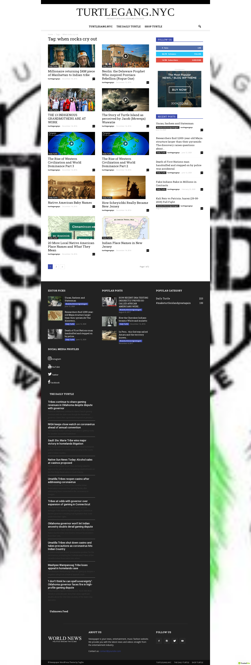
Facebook (55, 382)
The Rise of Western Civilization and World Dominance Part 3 (64, 162)
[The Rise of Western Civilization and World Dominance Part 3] (71, 143)
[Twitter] (196, 2)
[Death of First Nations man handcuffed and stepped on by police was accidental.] (55, 334)
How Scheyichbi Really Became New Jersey (125, 204)
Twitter (55, 374)
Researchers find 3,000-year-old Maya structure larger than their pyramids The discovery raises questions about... (179, 143)
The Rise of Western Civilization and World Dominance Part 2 (118, 162)
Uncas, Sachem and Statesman (175, 123)
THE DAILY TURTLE (159, 2)
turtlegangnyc (54, 79)
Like (199, 48)
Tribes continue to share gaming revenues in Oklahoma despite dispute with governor (70, 405)
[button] (199, 26)
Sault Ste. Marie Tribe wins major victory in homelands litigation (67, 442)
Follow (197, 54)
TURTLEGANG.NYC (142, 2)
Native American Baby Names (70, 203)
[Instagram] (191, 2)
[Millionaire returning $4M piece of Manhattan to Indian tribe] (71, 56)
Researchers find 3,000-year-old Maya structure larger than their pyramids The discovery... (79, 316)
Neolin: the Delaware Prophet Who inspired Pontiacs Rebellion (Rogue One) (123, 75)
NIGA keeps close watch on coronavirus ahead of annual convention (71, 426)
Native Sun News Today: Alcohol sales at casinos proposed (70, 461)
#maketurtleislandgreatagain (168, 127)
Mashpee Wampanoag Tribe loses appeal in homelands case (68, 567)
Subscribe (196, 60)
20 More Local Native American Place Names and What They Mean (71, 246)
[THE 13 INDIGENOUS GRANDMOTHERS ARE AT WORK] (71, 99)
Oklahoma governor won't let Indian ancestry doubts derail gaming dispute (70, 525)
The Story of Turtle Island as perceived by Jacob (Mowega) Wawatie (124, 118)
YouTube (55, 366)
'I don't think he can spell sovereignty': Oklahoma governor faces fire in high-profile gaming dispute (70, 584)
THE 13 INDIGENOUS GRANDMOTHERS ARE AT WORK (67, 118)
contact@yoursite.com (110, 651)
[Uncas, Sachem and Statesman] (55, 301)
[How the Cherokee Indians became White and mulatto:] (109, 321)
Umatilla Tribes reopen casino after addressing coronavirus (68, 480)
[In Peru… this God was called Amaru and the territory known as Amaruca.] (109, 335)
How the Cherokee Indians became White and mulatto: (133, 319)
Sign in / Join (127, 2)
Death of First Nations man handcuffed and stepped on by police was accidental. (178, 165)
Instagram (56, 359)
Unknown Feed (59, 611)
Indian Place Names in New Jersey (122, 245)
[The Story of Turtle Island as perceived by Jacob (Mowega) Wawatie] (125, 99)
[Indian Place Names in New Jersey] (125, 227)
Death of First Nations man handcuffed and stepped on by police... (79, 333)
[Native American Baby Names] (71, 187)
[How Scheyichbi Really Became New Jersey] (125, 187)
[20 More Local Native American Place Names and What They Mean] (71, 227)
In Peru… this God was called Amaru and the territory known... (133, 334)
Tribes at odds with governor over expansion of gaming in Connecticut (69, 503)
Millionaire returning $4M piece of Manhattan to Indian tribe (71, 73)
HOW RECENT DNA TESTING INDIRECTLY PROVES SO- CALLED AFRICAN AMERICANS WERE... (133, 302)
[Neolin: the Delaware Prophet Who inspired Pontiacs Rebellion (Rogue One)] (125, 56)
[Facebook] (186, 2)
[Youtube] (201, 2)
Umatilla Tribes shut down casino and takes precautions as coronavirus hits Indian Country (70, 546)
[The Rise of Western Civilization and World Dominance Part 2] (125, 143)
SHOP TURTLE (174, 2)
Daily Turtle (53, 66)
